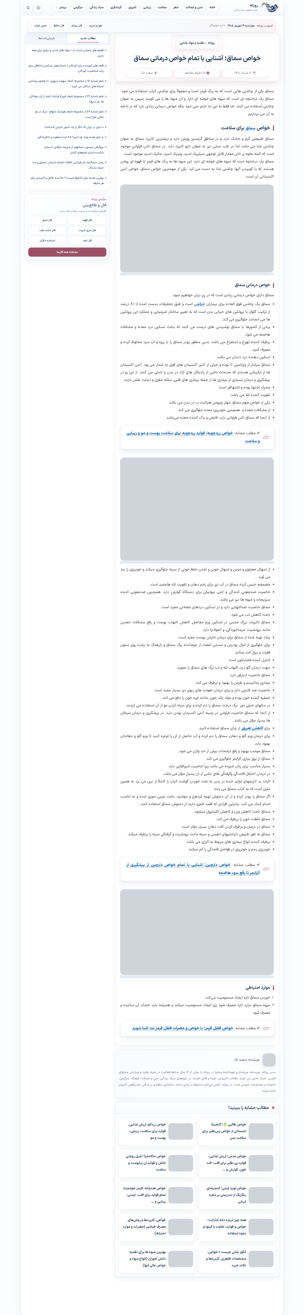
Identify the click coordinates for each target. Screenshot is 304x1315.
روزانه (270, 8)
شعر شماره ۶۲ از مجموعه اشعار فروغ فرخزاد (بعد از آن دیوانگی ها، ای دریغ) (66, 99)
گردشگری (116, 7)
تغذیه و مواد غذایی (192, 42)
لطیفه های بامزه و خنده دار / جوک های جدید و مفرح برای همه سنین (68, 53)
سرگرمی (78, 7)
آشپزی (132, 7)
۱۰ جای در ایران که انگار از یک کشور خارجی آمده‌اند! (74, 127)
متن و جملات (194, 7)
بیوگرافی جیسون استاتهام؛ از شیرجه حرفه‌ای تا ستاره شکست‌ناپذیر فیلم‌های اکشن (74, 150)
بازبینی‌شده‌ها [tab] (47, 38)
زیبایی (147, 7)
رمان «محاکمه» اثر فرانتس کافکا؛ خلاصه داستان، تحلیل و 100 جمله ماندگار (68, 165)
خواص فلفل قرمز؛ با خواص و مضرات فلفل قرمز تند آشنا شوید (182, 1028)
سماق (250, 128)
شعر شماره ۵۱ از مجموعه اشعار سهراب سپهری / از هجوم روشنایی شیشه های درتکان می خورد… (66, 84)
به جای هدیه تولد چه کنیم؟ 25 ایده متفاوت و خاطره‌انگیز (70, 137)
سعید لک (240, 1059)
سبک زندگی (96, 7)
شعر (176, 7)
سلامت (162, 7)
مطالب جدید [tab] (88, 38)
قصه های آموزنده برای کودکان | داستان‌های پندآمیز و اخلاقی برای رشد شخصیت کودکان (66, 68)
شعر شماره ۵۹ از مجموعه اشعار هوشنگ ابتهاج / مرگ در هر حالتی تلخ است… (69, 114)
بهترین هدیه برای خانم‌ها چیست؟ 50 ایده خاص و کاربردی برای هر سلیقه (67, 181)
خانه (212, 7)
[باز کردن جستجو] (28, 7)
